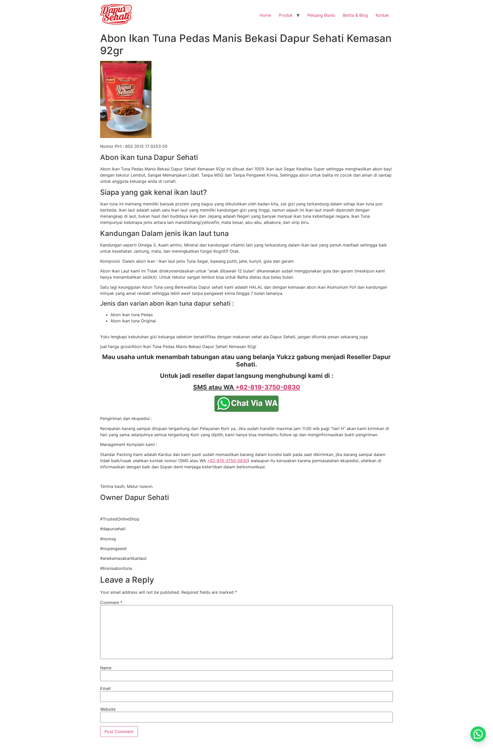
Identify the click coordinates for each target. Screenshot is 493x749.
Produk (286, 15)
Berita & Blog (355, 15)
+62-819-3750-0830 (227, 460)
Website (108, 709)
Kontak (382, 15)
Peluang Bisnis (321, 15)
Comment (111, 602)
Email (105, 688)
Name (105, 668)
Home (265, 15)
